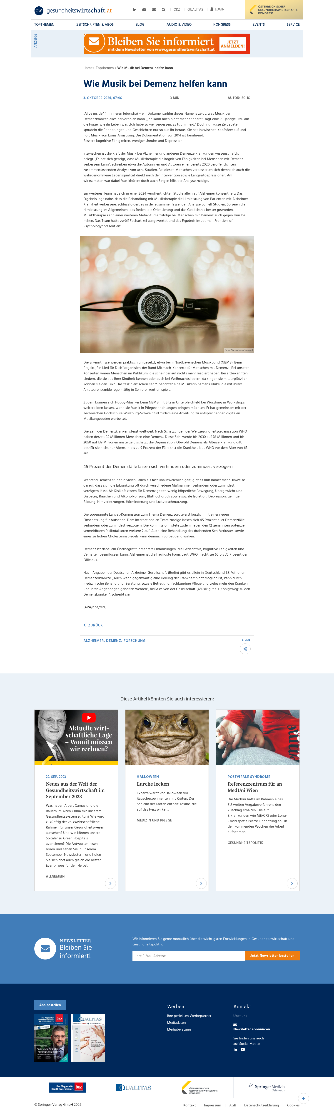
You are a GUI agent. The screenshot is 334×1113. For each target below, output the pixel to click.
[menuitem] (177, 9)
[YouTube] (242, 1049)
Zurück (95, 625)
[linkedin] (235, 1049)
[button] (44, 25)
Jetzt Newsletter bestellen (272, 956)
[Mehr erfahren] (67, 1087)
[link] (73, 10)
